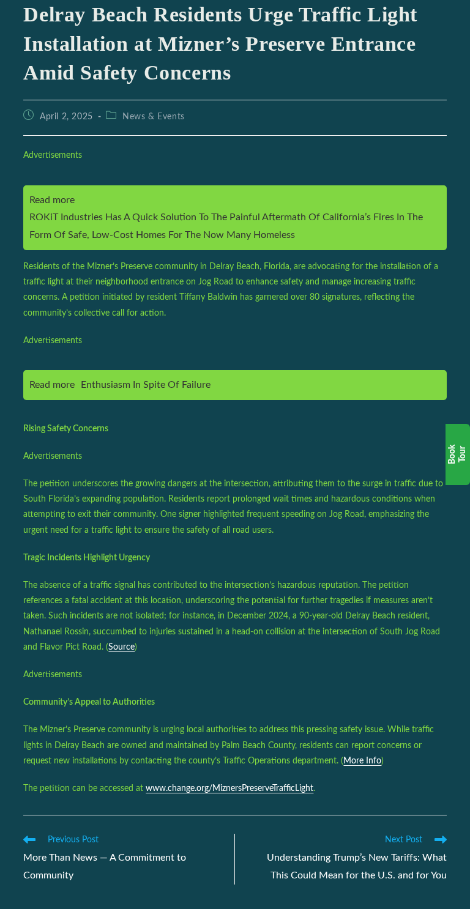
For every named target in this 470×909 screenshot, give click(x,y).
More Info (362, 761)
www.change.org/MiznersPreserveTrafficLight (229, 788)
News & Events (153, 117)
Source (121, 647)
